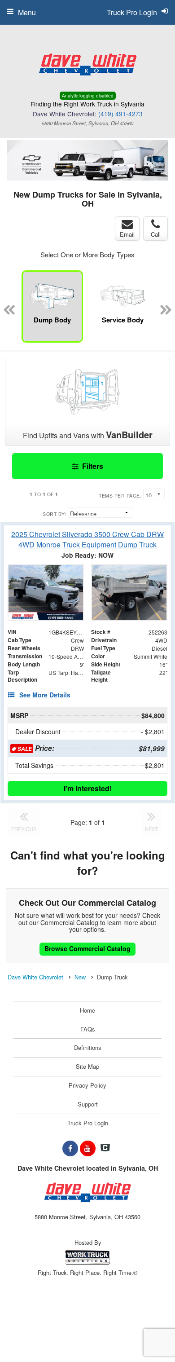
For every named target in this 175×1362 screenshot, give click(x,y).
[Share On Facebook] (70, 1148)
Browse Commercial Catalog (87, 948)
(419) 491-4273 (120, 113)
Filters (91, 466)
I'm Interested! (88, 788)
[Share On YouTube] (88, 1148)
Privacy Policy (87, 1085)
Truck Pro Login (87, 1123)
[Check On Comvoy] (105, 1148)
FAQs (87, 1029)
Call (156, 234)
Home (87, 1010)
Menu (27, 12)
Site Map (87, 1066)
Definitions (87, 1047)
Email (127, 234)
